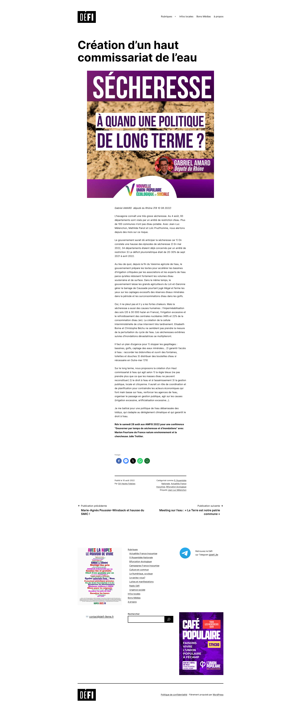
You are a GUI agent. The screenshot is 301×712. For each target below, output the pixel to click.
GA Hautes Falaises (126, 483)
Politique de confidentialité (174, 694)
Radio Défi (134, 586)
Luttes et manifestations (141, 581)
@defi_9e (213, 554)
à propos (218, 16)
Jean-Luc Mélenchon (177, 490)
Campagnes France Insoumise (144, 565)
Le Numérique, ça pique (141, 573)
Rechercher (134, 614)
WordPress (218, 694)
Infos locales (186, 16)
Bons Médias (203, 16)
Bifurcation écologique (176, 487)
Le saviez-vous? (137, 577)
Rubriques (166, 16)
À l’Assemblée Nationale (141, 557)
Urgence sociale (137, 590)
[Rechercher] (168, 619)
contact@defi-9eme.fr (101, 616)
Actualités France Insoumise (143, 553)
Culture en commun (139, 569)
